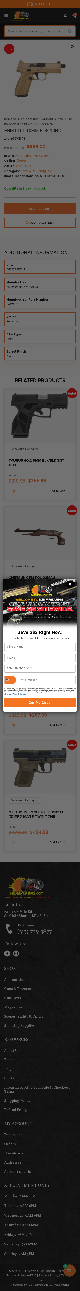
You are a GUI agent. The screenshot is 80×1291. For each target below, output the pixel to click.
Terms (22, 694)
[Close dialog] (70, 584)
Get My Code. (40, 702)
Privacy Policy (11, 694)
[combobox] (10, 680)
